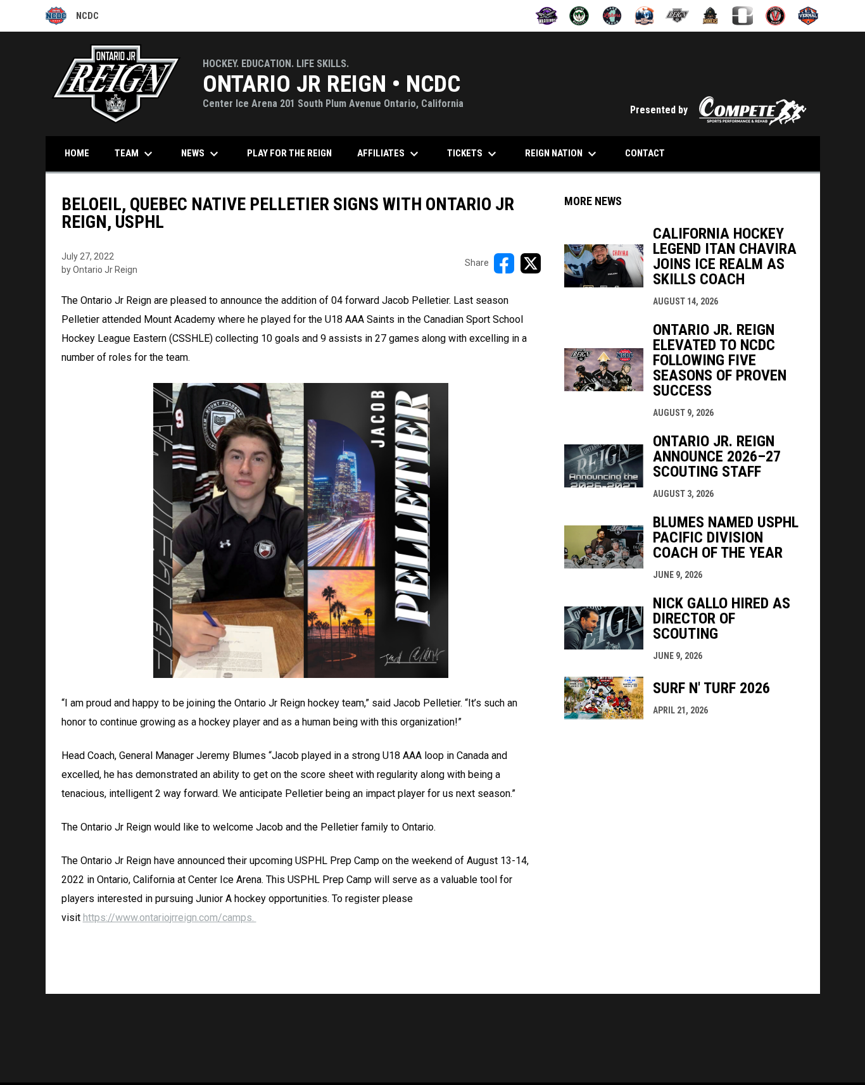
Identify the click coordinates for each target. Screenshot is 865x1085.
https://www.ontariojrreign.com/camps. (169, 918)
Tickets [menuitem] (473, 153)
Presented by (718, 110)
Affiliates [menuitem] (389, 153)
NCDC (72, 17)
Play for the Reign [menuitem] (289, 153)
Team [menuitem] (135, 153)
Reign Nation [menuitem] (562, 153)
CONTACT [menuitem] (645, 153)
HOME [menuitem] (77, 153)
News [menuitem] (201, 153)
